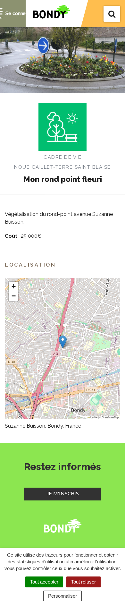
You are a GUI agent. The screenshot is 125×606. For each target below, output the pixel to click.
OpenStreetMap (110, 417)
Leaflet (93, 417)
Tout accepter (44, 582)
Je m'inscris (73, 494)
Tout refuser (83, 582)
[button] (63, 341)
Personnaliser (62, 596)
